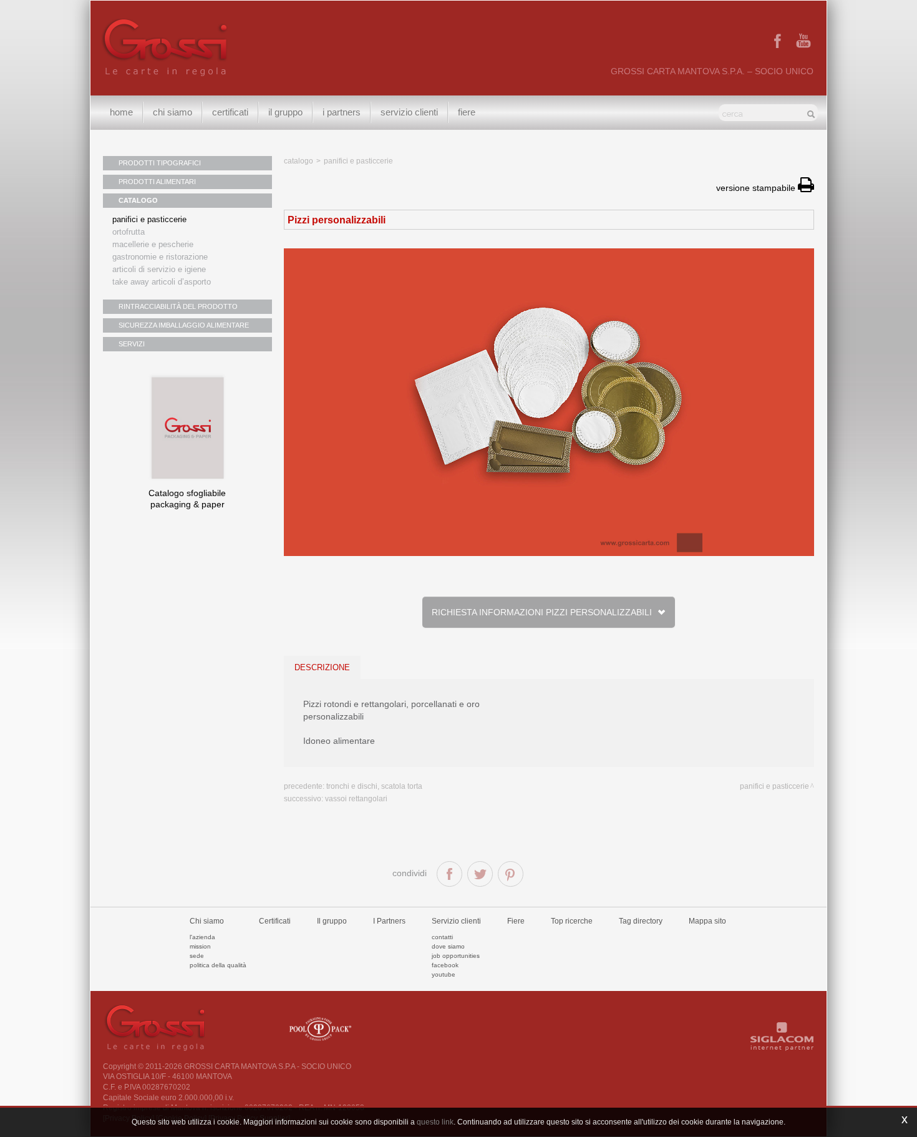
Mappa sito (707, 921)
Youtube (443, 974)
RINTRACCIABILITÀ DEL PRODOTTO (178, 306)
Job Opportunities (456, 955)
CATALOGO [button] (138, 200)
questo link (435, 1122)
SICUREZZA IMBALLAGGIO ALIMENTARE (184, 325)
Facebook (445, 965)
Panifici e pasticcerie (149, 219)
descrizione (322, 667)
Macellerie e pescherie (152, 244)
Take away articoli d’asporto (161, 281)
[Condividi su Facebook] (449, 874)
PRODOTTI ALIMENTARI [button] (157, 181)
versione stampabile (757, 188)
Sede (197, 955)
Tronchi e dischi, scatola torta (374, 786)
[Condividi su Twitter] (480, 874)
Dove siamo (448, 946)
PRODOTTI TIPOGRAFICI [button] (160, 163)
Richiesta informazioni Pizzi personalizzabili (544, 612)
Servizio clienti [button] (409, 112)
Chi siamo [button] (172, 112)
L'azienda (202, 937)
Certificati (230, 112)
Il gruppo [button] (285, 112)
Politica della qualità (218, 965)
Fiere (466, 112)
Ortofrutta (128, 232)
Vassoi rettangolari (356, 798)
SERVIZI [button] (132, 344)
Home (121, 112)
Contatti (442, 937)
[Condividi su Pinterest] (510, 874)
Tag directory (640, 921)
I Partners (342, 112)
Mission (200, 946)
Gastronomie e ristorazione (160, 256)
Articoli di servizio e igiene (159, 269)
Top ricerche (572, 921)
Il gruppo (332, 921)
